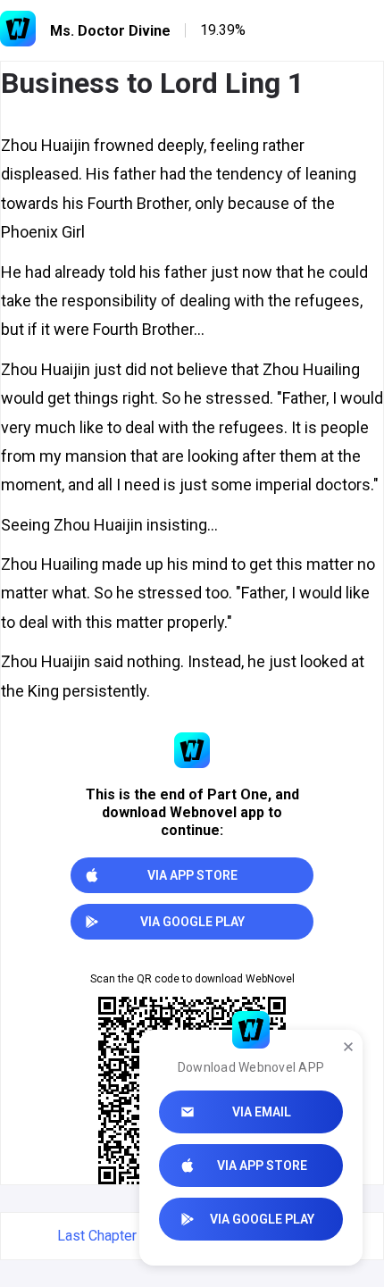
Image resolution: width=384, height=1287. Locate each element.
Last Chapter (97, 1235)
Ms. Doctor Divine (110, 30)
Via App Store (262, 1165)
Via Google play (262, 1219)
